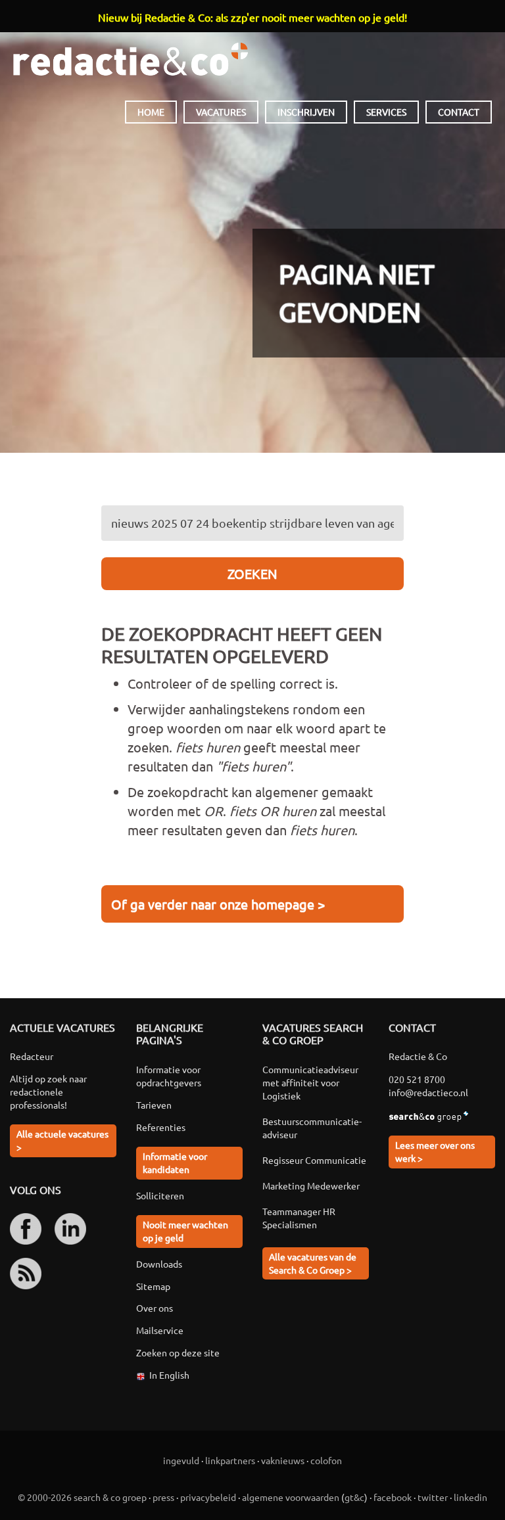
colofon (326, 1460)
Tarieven (154, 1105)
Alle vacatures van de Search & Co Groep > (312, 1263)
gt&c (354, 1497)
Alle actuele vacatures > (62, 1140)
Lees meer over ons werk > (435, 1151)
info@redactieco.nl (428, 1092)
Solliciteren (160, 1195)
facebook (392, 1497)
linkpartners (230, 1460)
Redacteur (31, 1056)
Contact (458, 112)
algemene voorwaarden (290, 1497)
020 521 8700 (417, 1079)
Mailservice (159, 1330)
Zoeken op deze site (178, 1352)
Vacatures (221, 112)
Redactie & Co (130, 59)
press (163, 1497)
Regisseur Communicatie (314, 1160)
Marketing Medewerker (311, 1185)
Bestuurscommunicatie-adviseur (312, 1127)
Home (150, 112)
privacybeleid (208, 1497)
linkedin (470, 1497)
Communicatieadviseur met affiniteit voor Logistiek (310, 1082)
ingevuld (181, 1460)
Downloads (159, 1264)
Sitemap (153, 1286)
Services (386, 112)
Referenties (160, 1127)
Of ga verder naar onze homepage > (218, 904)
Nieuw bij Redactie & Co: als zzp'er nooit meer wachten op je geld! (252, 17)
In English (169, 1375)
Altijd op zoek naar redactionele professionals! (48, 1091)
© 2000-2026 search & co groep (82, 1497)
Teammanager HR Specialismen (298, 1217)
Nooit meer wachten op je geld (185, 1230)
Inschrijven (306, 112)
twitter (433, 1497)
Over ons (154, 1308)
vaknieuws (282, 1460)
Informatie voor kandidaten (175, 1162)
